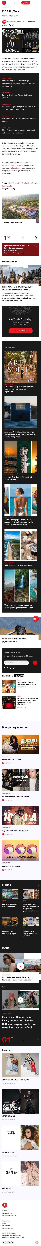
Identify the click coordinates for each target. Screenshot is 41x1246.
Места (4, 1211)
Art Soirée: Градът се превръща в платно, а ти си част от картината (18, 107)
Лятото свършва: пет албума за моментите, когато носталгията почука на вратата (18, 82)
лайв (10, 186)
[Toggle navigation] (37, 2)
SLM (23, 1237)
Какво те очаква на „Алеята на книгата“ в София (19, 119)
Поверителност (8, 1228)
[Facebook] (10, 25)
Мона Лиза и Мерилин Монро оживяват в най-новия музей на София (18, 130)
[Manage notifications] (37, 1242)
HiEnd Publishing (13, 1235)
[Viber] (12, 25)
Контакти (6, 1226)
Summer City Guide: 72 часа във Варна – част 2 (17, 95)
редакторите (11, 21)
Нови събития (6, 7)
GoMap (26, 3)
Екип (4, 1223)
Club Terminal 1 (14, 183)
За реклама (6, 1221)
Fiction (11, 1237)
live (7, 186)
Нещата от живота (9, 1216)
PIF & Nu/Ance (26, 183)
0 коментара (31, 21)
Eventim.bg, (16, 168)
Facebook (5, 165)
